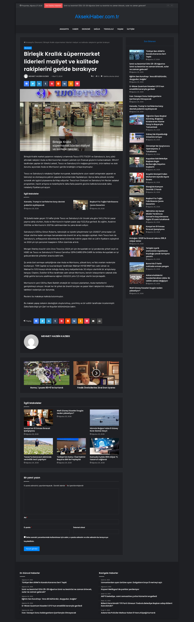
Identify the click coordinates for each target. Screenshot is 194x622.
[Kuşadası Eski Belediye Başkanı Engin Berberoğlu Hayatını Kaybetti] (136, 162)
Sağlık (97, 29)
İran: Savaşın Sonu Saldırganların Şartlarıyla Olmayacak (145, 97)
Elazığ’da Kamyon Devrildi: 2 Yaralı (154, 188)
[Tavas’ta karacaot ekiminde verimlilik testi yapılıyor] (38, 446)
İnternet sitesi (79, 527)
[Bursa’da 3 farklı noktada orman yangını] (136, 267)
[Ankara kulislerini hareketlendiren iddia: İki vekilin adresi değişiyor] (136, 279)
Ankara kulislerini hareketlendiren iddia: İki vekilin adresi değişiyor (158, 278)
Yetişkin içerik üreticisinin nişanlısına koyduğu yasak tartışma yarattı (158, 252)
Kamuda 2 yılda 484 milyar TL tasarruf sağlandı (104, 458)
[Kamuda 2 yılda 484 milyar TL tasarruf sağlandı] (104, 446)
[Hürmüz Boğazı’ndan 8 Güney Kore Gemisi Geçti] (104, 417)
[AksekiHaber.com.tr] (97, 16)
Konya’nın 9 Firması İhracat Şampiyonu (37, 429)
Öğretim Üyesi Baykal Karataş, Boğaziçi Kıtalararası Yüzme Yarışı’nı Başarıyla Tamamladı (156, 121)
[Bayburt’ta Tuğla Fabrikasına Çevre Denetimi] (80, 205)
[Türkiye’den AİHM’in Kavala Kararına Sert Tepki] (136, 55)
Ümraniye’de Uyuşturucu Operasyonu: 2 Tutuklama (158, 149)
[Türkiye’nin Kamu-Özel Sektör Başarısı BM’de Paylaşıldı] (71, 446)
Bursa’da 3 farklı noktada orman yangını (157, 265)
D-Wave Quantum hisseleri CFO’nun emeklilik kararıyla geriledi (146, 87)
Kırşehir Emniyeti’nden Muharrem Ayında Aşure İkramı (157, 177)
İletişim (130, 29)
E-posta (28, 527)
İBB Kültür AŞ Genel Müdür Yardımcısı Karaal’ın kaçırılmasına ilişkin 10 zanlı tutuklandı (157, 215)
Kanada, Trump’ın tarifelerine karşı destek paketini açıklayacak (146, 107)
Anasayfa (64, 29)
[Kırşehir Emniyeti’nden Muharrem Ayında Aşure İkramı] (136, 178)
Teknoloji (108, 29)
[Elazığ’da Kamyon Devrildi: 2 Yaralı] (136, 190)
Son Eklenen (150, 41)
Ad (26, 517)
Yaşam (120, 29)
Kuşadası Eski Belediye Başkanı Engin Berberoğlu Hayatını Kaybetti (156, 162)
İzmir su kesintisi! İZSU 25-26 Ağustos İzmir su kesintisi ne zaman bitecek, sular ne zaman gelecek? (149, 66)
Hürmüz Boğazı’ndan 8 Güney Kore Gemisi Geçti (104, 429)
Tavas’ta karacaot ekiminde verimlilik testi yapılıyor (37, 458)
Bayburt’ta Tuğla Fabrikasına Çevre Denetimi (155, 201)
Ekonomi (86, 29)
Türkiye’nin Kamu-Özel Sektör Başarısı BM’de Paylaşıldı (71, 458)
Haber (75, 29)
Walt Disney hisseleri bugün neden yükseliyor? (70, 411)
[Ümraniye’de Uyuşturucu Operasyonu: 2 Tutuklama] (136, 150)
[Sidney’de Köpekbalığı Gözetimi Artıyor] (136, 138)
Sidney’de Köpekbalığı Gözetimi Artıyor (156, 135)
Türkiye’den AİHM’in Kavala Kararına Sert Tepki (156, 54)
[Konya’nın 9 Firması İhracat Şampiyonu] (38, 417)
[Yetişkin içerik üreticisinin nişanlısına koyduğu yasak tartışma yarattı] (136, 252)
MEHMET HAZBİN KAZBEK (39, 76)
